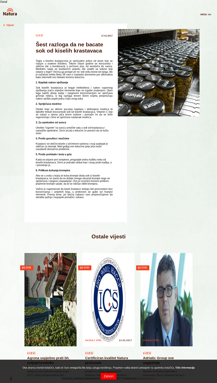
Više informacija (185, 367)
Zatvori (108, 376)
